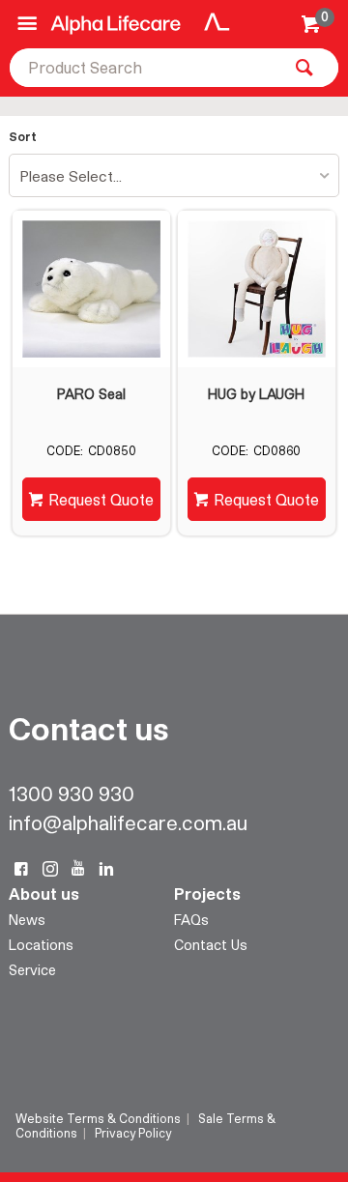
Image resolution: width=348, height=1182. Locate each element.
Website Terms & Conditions (98, 1118)
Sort (23, 136)
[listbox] (174, 175)
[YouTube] (78, 868)
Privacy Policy (133, 1132)
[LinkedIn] (106, 868)
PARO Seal (91, 394)
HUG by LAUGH (256, 394)
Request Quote (101, 499)
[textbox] (145, 67)
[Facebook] (21, 868)
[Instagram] (50, 868)
